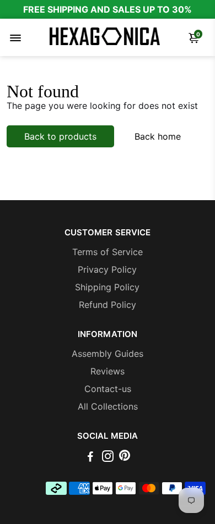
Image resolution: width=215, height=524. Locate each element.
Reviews (107, 371)
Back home (158, 136)
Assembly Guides (107, 353)
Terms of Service (107, 251)
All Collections (108, 406)
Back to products (60, 136)
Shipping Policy (107, 287)
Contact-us (107, 388)
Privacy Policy (107, 269)
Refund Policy (107, 304)
